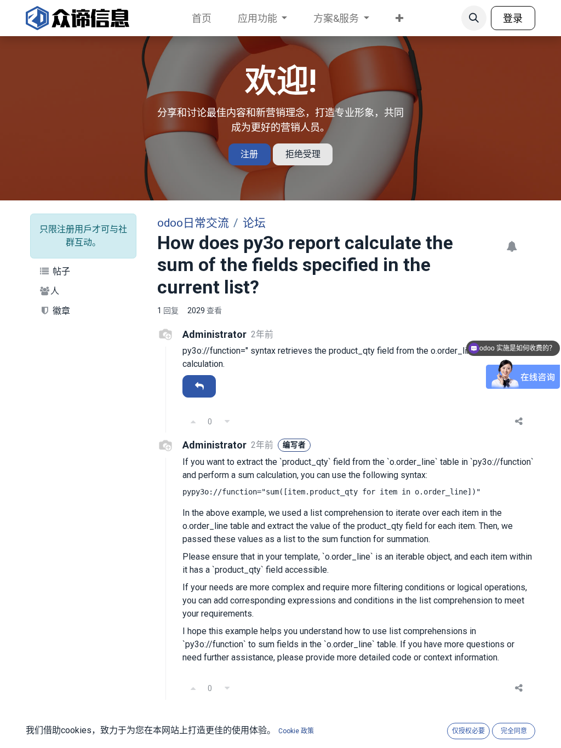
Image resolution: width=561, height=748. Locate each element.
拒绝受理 (302, 154)
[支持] (193, 422)
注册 (249, 154)
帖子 (60, 271)
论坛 (254, 222)
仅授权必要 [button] (468, 731)
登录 (513, 18)
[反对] (227, 422)
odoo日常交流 (193, 222)
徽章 (60, 311)
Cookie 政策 (296, 731)
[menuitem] (202, 18)
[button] (473, 18)
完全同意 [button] (514, 731)
